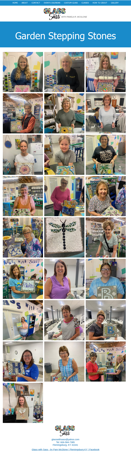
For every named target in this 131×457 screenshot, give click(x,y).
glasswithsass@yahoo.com (65, 439)
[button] (71, 3)
